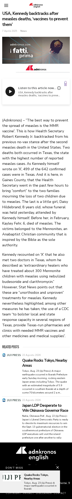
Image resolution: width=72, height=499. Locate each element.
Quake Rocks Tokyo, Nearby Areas (44, 363)
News (23, 31)
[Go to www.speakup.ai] (65, 83)
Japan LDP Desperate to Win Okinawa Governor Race (45, 408)
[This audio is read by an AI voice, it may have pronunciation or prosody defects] (59, 88)
